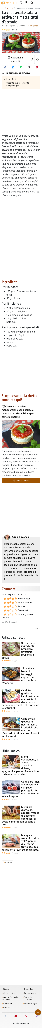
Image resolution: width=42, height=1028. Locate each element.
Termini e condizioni (27, 998)
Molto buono (24, 602)
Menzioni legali (30, 1003)
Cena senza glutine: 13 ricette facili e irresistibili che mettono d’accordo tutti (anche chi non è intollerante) (20, 727)
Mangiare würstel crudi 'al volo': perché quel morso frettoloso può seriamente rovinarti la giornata (21, 842)
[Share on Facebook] (5, 67)
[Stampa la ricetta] (37, 59)
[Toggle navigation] (38, 3)
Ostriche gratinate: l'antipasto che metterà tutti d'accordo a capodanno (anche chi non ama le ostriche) (20, 699)
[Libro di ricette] (21, 3)
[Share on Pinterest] (37, 67)
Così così (22, 610)
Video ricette (9, 993)
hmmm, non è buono (17, 616)
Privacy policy (30, 993)
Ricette (6, 989)
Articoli (6, 1007)
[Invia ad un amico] (32, 59)
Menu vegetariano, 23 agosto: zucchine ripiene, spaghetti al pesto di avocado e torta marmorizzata (21, 765)
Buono (21, 606)
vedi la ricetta (22, 480)
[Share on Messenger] (13, 67)
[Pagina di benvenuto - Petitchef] (3, 8)
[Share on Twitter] (29, 67)
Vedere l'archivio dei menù (10, 998)
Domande (7, 1003)
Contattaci (28, 989)
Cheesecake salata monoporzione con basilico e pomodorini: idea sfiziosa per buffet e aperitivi (18, 411)
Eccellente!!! (24, 598)
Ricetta (8, 862)
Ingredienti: (11, 79)
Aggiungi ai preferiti (16, 59)
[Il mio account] (26, 3)
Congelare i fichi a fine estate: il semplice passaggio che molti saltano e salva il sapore (21, 789)
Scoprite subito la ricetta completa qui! (17, 84)
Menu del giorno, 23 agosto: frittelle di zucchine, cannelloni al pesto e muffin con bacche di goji (20, 816)
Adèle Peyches (32, 26)
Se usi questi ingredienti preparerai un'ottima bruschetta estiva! (19, 650)
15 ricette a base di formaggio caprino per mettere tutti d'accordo (19, 675)
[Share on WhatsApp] (21, 67)
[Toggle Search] (32, 3)
